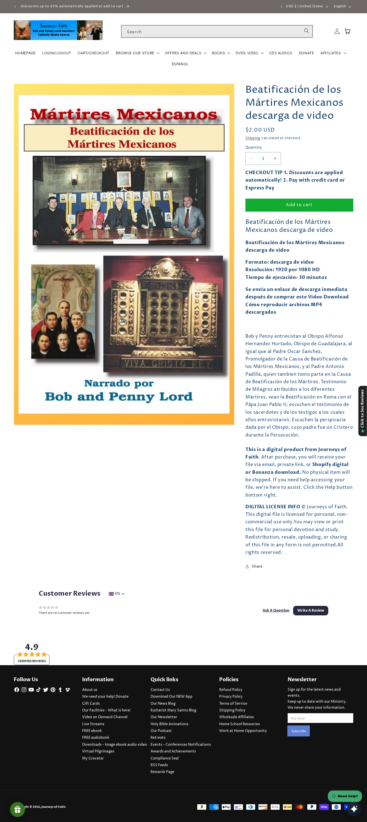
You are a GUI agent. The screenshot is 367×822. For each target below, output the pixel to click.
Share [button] (257, 566)
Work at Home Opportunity (243, 731)
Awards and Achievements (173, 751)
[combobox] (217, 31)
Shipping (252, 138)
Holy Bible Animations (169, 724)
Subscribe (298, 731)
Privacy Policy (231, 696)
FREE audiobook (95, 737)
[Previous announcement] (15, 6)
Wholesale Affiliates (236, 717)
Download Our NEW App (171, 696)
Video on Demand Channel (105, 717)
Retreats (158, 737)
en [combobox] (117, 594)
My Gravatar (93, 758)
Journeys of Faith (53, 807)
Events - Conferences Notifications (181, 744)
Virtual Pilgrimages (98, 751)
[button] (137, 53)
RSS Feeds (159, 765)
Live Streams (93, 724)
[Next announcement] (281, 6)
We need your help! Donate (105, 696)
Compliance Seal (165, 758)
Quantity (253, 147)
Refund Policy (230, 690)
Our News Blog (163, 703)
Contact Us (160, 690)
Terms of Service (233, 703)
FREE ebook (92, 731)
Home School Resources (239, 724)
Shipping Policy (232, 710)
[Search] (307, 31)
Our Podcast (161, 731)
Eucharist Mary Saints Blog (173, 710)
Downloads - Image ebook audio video (114, 744)
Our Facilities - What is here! (106, 710)
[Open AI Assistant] (354, 809)
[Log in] (337, 31)
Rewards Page (162, 772)
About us (89, 690)
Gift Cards (91, 703)
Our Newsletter (164, 717)
